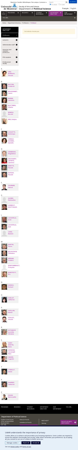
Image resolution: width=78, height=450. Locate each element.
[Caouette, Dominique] (4, 134)
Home (4, 23)
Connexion (42, 2)
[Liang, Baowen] (4, 233)
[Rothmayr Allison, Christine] (4, 332)
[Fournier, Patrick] (4, 187)
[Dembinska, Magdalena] (4, 153)
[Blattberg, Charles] (4, 107)
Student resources (30, 408)
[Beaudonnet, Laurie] (4, 93)
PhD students (7, 57)
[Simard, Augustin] (4, 359)
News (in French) (24, 419)
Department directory (14, 23)
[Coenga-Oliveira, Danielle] (4, 141)
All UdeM (62, 4)
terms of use (27, 447)
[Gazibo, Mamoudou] (4, 200)
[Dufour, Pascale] (4, 174)
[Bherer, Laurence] (4, 100)
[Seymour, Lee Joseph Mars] (4, 352)
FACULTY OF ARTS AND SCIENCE (66, 422)
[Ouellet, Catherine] (4, 299)
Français (65, 8)
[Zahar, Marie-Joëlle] (4, 397)
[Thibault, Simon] (4, 371)
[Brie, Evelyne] (4, 121)
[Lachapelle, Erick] (4, 219)
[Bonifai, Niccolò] (4, 114)
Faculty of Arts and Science (29, 6)
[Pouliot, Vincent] (4, 319)
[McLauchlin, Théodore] (4, 253)
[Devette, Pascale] (4, 167)
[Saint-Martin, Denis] (4, 345)
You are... (69, 407)
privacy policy (15, 447)
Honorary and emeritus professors (7, 51)
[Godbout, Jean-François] (4, 207)
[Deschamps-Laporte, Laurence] (4, 160)
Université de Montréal (9, 7)
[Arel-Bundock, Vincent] (4, 73)
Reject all (26, 443)
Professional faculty (7, 62)
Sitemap (44, 423)
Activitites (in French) (25, 422)
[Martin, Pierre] (4, 246)
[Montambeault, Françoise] (4, 267)
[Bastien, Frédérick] (4, 86)
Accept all (36, 443)
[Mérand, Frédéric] (4, 260)
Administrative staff (9, 45)
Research (17, 407)
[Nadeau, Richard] (4, 287)
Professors (25, 23)
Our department (57, 408)
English (73, 8)
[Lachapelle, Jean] (4, 226)
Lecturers (5, 40)
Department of (35, 9)
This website (54, 4)
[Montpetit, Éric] (4, 274)
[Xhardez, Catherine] (4, 384)
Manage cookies (13, 443)
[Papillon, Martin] (4, 312)
